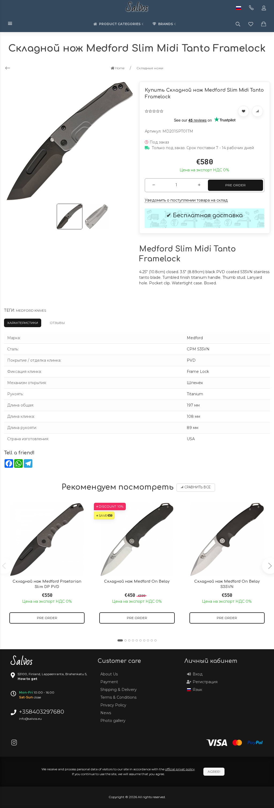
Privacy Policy (113, 705)
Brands (165, 24)
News (105, 712)
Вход (198, 674)
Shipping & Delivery (118, 689)
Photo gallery (112, 720)
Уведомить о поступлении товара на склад (186, 200)
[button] (120, 640)
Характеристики (22, 323)
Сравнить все (197, 487)
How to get (27, 679)
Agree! (214, 772)
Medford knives (31, 310)
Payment (109, 681)
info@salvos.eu (30, 719)
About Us (109, 674)
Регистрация (205, 681)
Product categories (119, 24)
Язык (197, 689)
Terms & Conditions (118, 697)
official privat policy (180, 769)
